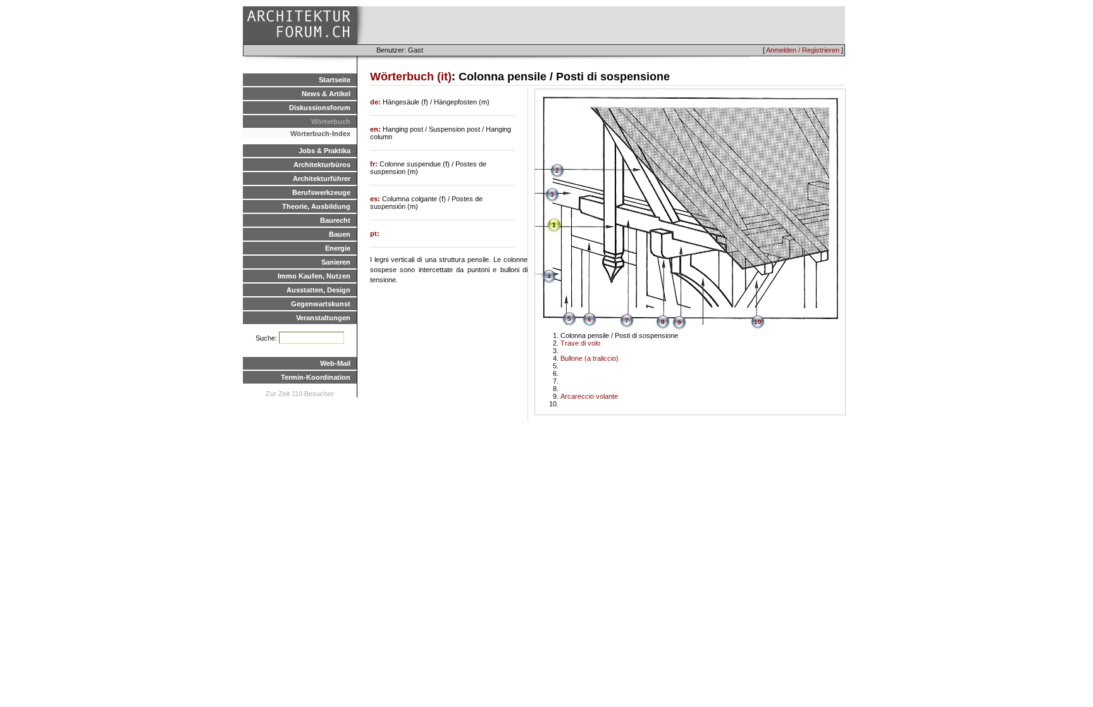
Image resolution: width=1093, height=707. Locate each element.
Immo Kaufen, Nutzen (314, 276)
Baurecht (335, 220)
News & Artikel (326, 93)
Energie (337, 248)
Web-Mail (335, 363)
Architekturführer (321, 178)
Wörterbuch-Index (320, 133)
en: (376, 129)
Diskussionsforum (319, 107)
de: (376, 102)
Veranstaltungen (323, 318)
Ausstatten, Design (318, 290)
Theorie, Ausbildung (316, 206)
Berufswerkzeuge (321, 192)
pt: (375, 233)
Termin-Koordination (315, 377)
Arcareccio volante (589, 396)
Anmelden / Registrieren (802, 50)
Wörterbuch (330, 121)
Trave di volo (580, 343)
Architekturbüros (321, 164)
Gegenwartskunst (320, 304)
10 (758, 321)
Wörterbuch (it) (411, 76)
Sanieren (335, 262)
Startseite (334, 80)
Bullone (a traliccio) (589, 358)
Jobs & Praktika (324, 150)
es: (376, 199)
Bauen (339, 234)
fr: (375, 164)
